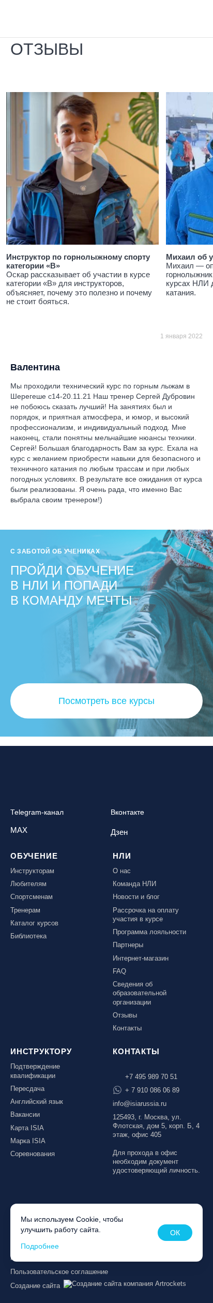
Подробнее (40, 1246)
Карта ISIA (27, 1128)
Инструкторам (32, 871)
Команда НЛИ (134, 884)
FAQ (119, 971)
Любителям (28, 884)
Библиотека (28, 936)
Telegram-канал (37, 812)
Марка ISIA (27, 1141)
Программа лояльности (149, 932)
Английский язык (36, 1101)
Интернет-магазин (141, 958)
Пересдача (27, 1088)
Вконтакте (127, 812)
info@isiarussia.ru (139, 1103)
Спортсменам (31, 897)
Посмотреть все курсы (106, 701)
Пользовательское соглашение (59, 1272)
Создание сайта (35, 1286)
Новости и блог (136, 897)
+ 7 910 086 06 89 (152, 1090)
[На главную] (37, 17)
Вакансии (25, 1114)
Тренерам (25, 910)
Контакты (127, 1028)
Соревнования (32, 1154)
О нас (122, 871)
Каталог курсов (34, 923)
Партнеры (128, 945)
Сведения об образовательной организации (139, 993)
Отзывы (125, 1015)
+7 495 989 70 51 (151, 1077)
